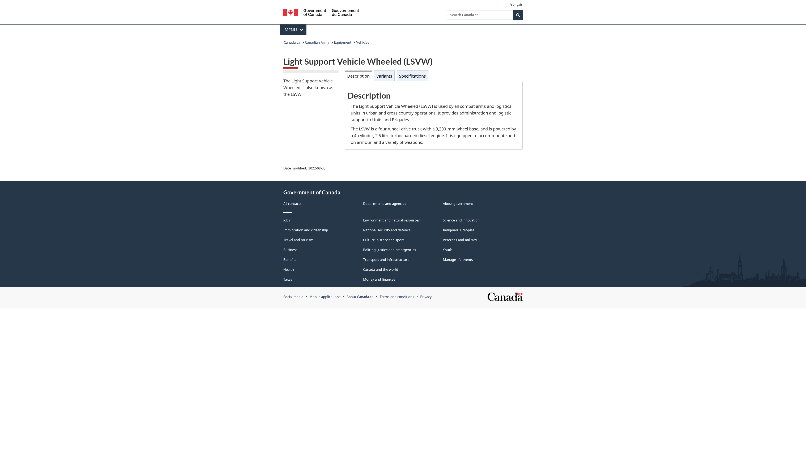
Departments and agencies (384, 203)
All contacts (292, 203)
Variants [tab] (384, 76)
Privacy (426, 296)
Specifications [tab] (412, 76)
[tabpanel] (434, 115)
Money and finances (379, 279)
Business (290, 249)
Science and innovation (461, 220)
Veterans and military (460, 240)
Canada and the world (380, 269)
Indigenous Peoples (458, 230)
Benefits (289, 259)
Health (288, 269)
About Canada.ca (360, 296)
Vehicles (362, 42)
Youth (447, 249)
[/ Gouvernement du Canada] (321, 13)
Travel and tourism (298, 240)
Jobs (286, 220)
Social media (293, 296)
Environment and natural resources (391, 220)
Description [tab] (358, 76)
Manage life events (458, 259)
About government (458, 203)
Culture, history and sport (383, 240)
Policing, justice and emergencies (389, 249)
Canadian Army (317, 42)
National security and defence (387, 230)
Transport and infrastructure (386, 259)
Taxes (287, 279)
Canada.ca (292, 42)
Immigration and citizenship (305, 230)
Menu (291, 30)
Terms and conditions (397, 296)
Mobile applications (324, 296)
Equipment (342, 42)
